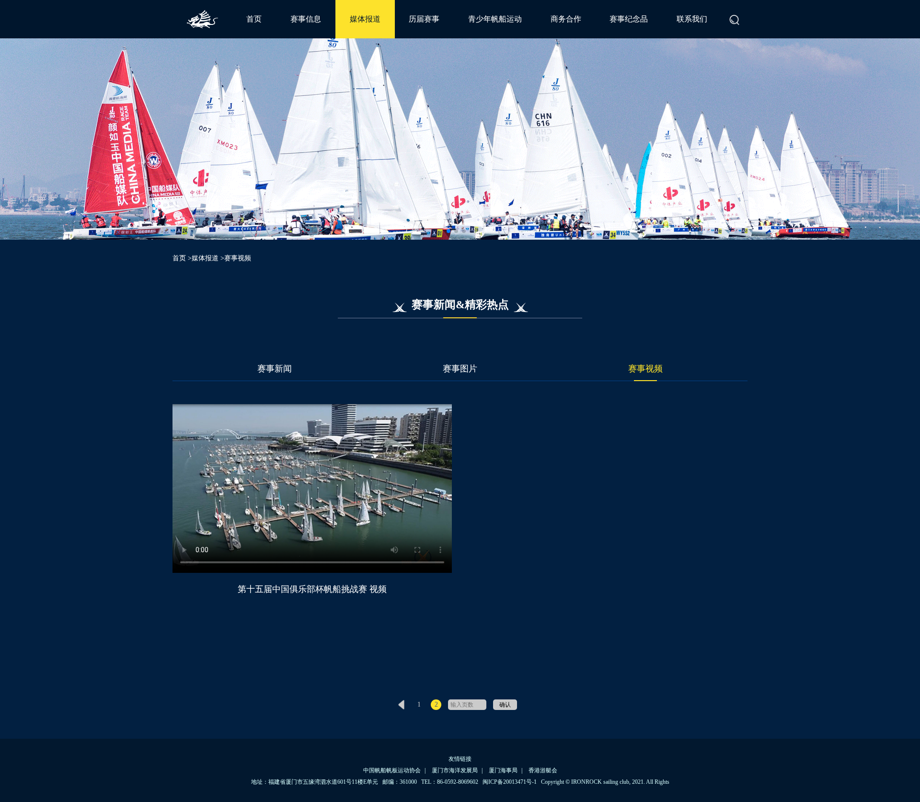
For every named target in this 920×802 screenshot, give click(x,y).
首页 (254, 19)
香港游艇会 (543, 770)
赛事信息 (305, 19)
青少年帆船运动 (495, 19)
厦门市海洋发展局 (455, 770)
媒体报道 (365, 19)
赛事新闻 (274, 368)
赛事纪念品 (629, 19)
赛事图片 (460, 368)
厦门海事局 (503, 770)
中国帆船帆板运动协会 (392, 770)
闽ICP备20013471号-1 (510, 782)
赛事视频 (645, 368)
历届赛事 (424, 19)
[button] (448, 231)
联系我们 (692, 19)
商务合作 (566, 19)
